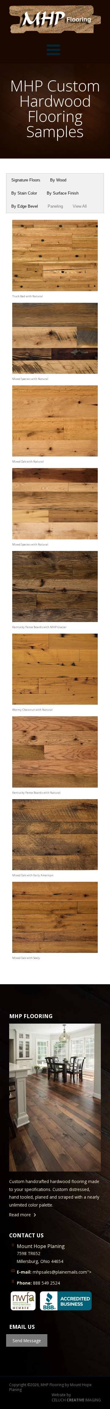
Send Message (27, 1340)
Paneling (55, 206)
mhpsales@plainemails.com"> (54, 1272)
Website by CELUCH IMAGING (76, 1398)
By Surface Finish (63, 193)
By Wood (58, 180)
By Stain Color (24, 193)
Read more (20, 1215)
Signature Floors (25, 180)
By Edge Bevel (24, 206)
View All (80, 206)
